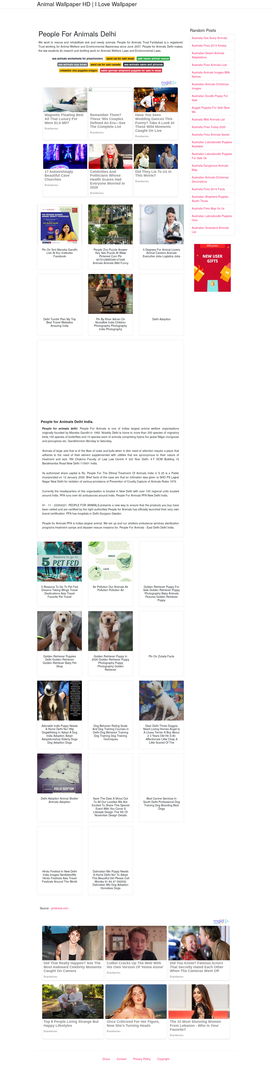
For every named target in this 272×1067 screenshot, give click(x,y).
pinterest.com (59, 908)
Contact (121, 1059)
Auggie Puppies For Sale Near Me (211, 110)
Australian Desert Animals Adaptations (208, 55)
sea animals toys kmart (72, 64)
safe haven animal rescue (153, 58)
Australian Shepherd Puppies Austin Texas (210, 199)
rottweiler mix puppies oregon (78, 70)
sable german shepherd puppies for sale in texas (131, 70)
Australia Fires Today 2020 (209, 127)
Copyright (163, 1059)
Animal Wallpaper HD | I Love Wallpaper (87, 3)
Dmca (106, 1059)
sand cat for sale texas (120, 58)
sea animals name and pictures (143, 64)
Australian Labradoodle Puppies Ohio (212, 218)
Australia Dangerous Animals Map (210, 167)
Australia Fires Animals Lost (209, 65)
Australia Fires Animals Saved (210, 134)
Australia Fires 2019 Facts (208, 189)
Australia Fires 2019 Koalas (209, 45)
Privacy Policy (142, 1059)
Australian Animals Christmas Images (210, 86)
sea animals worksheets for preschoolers (77, 58)
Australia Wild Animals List (208, 119)
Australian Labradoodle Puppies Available (212, 144)
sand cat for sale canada (105, 64)
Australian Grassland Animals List (210, 230)
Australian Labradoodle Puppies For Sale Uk (212, 156)
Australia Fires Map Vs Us (208, 208)
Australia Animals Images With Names (211, 74)
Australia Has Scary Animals (209, 38)
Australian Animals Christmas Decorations (210, 179)
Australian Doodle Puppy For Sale (210, 98)
